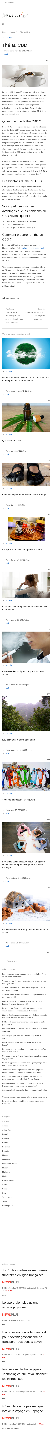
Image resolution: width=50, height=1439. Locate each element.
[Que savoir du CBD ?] (26, 404)
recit (6, 54)
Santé (4, 1185)
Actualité (8, 38)
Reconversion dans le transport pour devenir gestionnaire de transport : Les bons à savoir (24, 1336)
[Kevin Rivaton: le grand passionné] (26, 698)
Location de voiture (9, 1164)
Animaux (5, 1126)
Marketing (6, 1172)
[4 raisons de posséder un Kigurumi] (26, 763)
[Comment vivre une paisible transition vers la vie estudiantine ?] (26, 573)
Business (5, 1143)
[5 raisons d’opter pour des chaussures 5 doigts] (26, 464)
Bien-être (5, 1138)
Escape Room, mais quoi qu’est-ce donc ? (22, 549)
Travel (4, 1201)
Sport (4, 1193)
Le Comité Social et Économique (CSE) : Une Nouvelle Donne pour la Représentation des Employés (23, 865)
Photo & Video (7, 1180)
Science (5, 1189)
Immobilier (6, 1159)
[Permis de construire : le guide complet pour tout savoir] (26, 891)
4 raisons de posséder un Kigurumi (18, 800)
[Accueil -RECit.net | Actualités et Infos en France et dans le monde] (25, 13)
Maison (5, 1168)
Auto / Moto (6, 1130)
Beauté (5, 1134)
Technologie (6, 1197)
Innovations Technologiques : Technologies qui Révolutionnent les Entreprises (24, 1373)
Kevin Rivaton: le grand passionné (18, 740)
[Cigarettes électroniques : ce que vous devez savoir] (26, 633)
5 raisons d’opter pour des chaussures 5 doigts (24, 495)
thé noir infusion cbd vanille (33, 248)
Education (6, 1151)
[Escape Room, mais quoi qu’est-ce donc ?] (26, 518)
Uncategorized (7, 1206)
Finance (5, 1155)
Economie (6, 1147)
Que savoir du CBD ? (12, 440)
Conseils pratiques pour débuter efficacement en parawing (24, 1097)
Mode (4, 1176)
